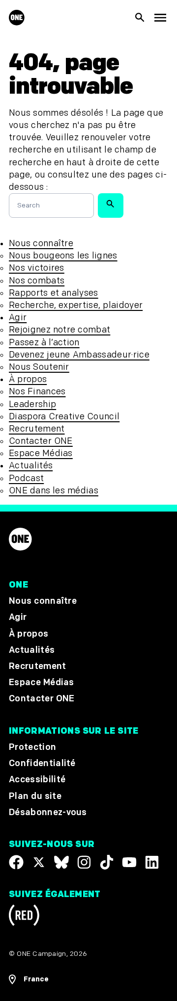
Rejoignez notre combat (59, 330)
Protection (32, 747)
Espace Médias (41, 453)
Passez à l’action (44, 342)
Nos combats (36, 281)
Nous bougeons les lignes (63, 256)
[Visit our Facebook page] (16, 862)
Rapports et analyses (53, 293)
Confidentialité (42, 764)
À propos (28, 379)
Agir (18, 317)
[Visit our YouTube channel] (129, 862)
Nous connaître (41, 243)
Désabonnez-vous (48, 812)
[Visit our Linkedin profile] (152, 862)
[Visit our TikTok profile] (106, 862)
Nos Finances (37, 391)
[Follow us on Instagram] (84, 862)
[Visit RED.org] (24, 916)
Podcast (26, 478)
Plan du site (35, 796)
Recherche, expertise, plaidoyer (76, 305)
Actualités (31, 466)
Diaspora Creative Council (64, 416)
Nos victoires (36, 268)
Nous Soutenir (39, 367)
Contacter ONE (41, 441)
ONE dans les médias (53, 491)
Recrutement (37, 429)
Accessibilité (37, 780)
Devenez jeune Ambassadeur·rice (79, 355)
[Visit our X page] (38, 862)
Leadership (32, 404)
